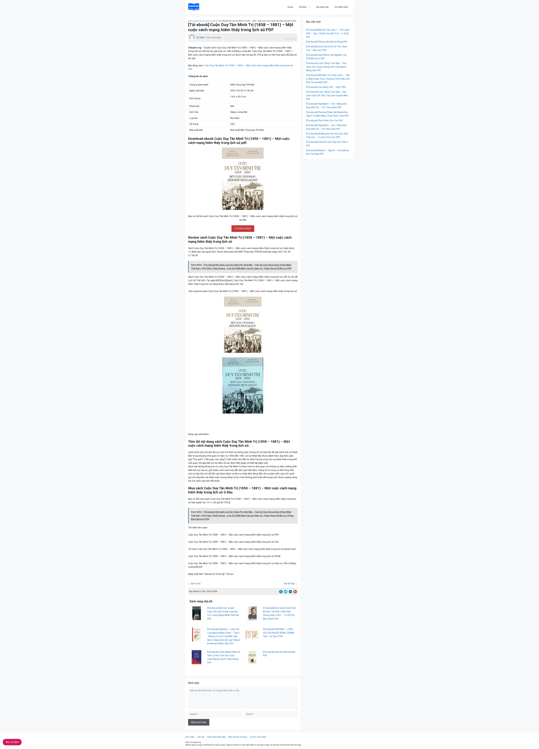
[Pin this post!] (295, 592)
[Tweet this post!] (285, 592)
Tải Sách (303, 7)
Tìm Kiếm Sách (341, 7)
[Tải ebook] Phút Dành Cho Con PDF (324, 120)
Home (290, 7)
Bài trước (196, 583)
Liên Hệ (200, 737)
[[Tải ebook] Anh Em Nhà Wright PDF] (252, 662)
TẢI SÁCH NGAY (242, 228)
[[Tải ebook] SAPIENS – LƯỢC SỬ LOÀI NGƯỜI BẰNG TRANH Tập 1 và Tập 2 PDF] (252, 639)
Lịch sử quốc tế (211, 21)
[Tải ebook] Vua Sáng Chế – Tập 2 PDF (326, 87)
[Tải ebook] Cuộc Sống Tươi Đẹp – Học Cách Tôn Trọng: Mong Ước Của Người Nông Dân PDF (326, 67)
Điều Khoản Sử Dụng (237, 737)
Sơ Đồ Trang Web (258, 737)
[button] (242, 228)
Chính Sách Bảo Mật (216, 737)
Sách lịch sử (199, 21)
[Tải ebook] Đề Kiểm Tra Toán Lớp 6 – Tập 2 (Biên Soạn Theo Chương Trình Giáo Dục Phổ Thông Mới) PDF (328, 79)
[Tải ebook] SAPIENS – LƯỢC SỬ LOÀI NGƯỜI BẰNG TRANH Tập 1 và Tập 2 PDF (278, 633)
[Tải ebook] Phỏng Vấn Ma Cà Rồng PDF (326, 41)
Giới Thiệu (189, 737)
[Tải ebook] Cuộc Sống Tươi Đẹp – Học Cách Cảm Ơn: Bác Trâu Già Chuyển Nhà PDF (327, 95)
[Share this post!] (281, 592)
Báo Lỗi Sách (12, 742)
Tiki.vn (209, 502)
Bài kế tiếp (289, 583)
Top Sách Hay (322, 7)
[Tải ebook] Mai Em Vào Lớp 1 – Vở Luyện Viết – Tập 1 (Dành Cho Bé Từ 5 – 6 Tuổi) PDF (327, 33)
